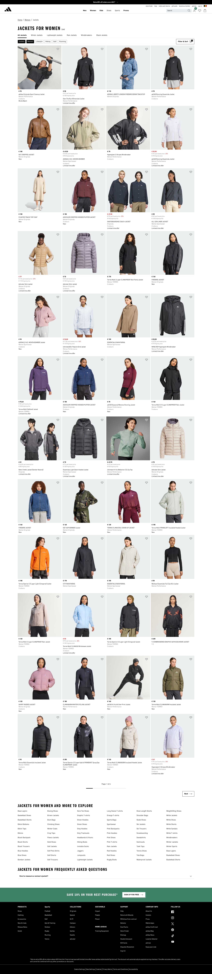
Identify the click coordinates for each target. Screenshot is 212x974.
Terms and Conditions (120, 969)
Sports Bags (111, 820)
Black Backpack (24, 838)
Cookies (98, 969)
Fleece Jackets (53, 838)
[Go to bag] (205, 10)
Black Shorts (23, 842)
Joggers (80, 851)
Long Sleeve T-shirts (115, 811)
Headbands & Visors (85, 838)
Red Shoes (111, 855)
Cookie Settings (79, 969)
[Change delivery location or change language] (205, 6)
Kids (101, 11)
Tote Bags (140, 855)
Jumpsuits (81, 855)
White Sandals (171, 829)
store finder (149, 6)
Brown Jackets (53, 815)
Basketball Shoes (24, 815)
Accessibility (133, 969)
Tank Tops (140, 846)
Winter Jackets (172, 842)
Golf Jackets (52, 846)
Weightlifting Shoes (173, 811)
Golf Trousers (52, 860)
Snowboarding (142, 833)
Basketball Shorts (24, 820)
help (155, 6)
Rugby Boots (112, 860)
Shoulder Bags (142, 815)
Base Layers (22, 811)
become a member (184, 6)
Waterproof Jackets (144, 860)
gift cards (174, 6)
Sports (117, 11)
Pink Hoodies (112, 833)
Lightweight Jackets (85, 860)
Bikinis (20, 833)
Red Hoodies (112, 851)
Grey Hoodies (82, 829)
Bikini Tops (22, 829)
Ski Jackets (141, 824)
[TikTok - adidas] (182, 936)
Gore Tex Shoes (83, 811)
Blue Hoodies (23, 851)
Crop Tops (51, 833)
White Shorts (171, 824)
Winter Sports (171, 846)
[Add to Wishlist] (58, 49)
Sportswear (111, 824)
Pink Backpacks (113, 829)
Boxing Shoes (52, 811)
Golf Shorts (51, 855)
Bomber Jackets (24, 860)
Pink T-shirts (112, 842)
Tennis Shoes (142, 851)
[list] (106, 35)
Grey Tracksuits (83, 833)
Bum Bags (51, 820)
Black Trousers (24, 846)
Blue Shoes (22, 855)
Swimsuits (141, 842)
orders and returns (164, 6)
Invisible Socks (83, 846)
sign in (200, 6)
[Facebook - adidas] (182, 912)
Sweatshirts (141, 838)
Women (93, 11)
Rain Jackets (112, 846)
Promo (126, 11)
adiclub (194, 6)
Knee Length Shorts (144, 811)
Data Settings (90, 969)
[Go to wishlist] (199, 10)
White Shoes (171, 820)
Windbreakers (171, 838)
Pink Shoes (111, 838)
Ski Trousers (141, 829)
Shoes (109, 11)
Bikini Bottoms (23, 824)
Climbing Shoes (53, 824)
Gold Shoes (51, 842)
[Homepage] (7, 9)
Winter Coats (52, 829)
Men (84, 11)
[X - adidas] (182, 924)
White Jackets (171, 815)
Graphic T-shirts (83, 815)
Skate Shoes (141, 820)
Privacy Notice (107, 969)
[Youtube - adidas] (182, 942)
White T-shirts (171, 833)
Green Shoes (82, 824)
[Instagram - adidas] (182, 918)
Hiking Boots (82, 842)
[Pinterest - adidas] (182, 930)
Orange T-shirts (113, 815)
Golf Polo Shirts (53, 851)
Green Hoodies (82, 820)
